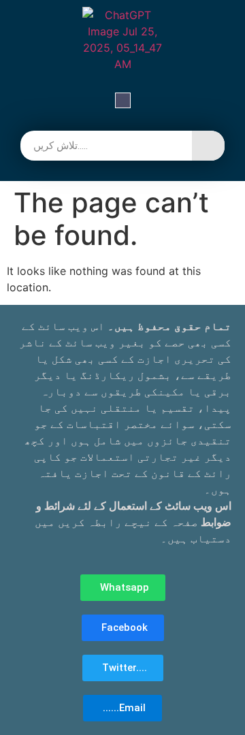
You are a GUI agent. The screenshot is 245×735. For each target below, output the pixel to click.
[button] (123, 101)
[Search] (208, 146)
